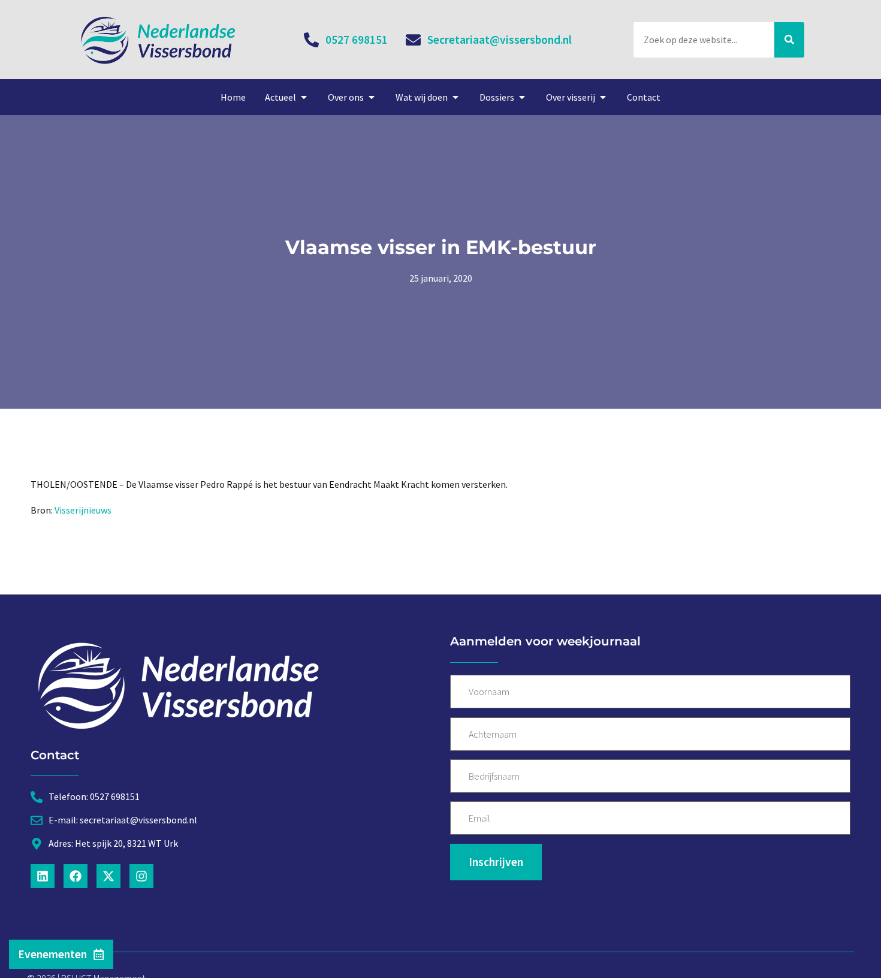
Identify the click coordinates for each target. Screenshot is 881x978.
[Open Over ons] (371, 97)
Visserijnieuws (83, 510)
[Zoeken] (789, 40)
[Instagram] (141, 876)
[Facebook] (76, 876)
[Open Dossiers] (522, 97)
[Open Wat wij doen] (455, 97)
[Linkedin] (43, 876)
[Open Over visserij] (603, 97)
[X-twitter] (108, 876)
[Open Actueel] (304, 97)
